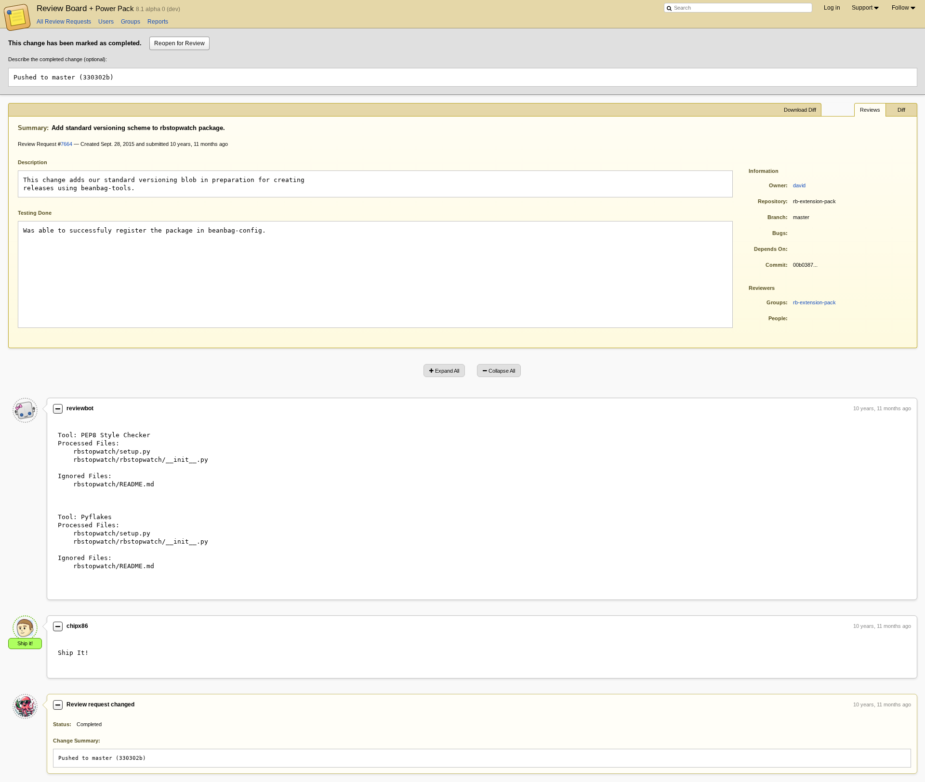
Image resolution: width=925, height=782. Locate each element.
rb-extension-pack (814, 302)
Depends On (770, 249)
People (777, 318)
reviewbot (79, 408)
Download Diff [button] (800, 110)
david (799, 185)
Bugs (779, 233)
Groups (130, 21)
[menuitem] (866, 7)
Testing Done (35, 213)
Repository (772, 201)
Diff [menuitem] (901, 110)
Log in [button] (832, 7)
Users (106, 21)
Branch (776, 217)
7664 (66, 144)
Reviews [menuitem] (870, 110)
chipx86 (77, 626)
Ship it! (25, 643)
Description (40, 161)
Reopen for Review (179, 43)
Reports (157, 21)
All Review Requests (64, 21)
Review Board (86, 8)
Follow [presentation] (900, 7)
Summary (32, 127)
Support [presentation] (862, 7)
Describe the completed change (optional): (57, 59)
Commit (776, 265)
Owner (777, 185)
